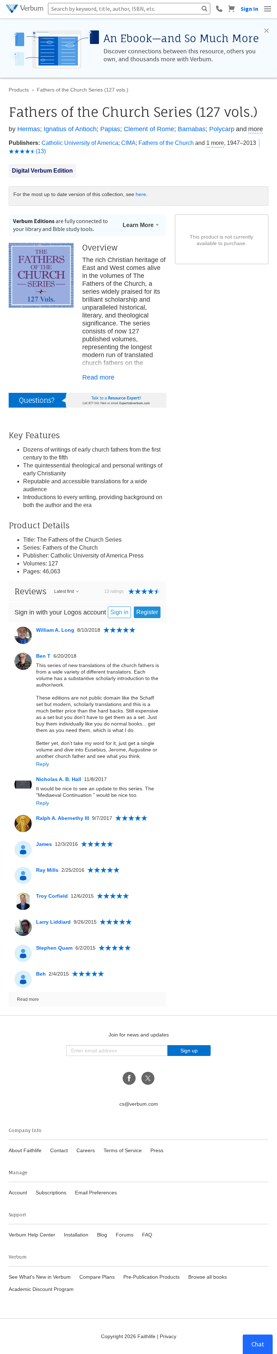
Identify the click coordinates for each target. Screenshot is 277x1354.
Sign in (119, 612)
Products (19, 90)
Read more (98, 377)
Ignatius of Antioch (70, 129)
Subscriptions (51, 1192)
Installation (76, 1235)
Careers (85, 1150)
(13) (41, 151)
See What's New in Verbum (40, 1277)
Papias (110, 129)
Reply (42, 764)
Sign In (249, 8)
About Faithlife (25, 1150)
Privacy (168, 1336)
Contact (59, 1150)
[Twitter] (147, 1078)
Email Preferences (96, 1192)
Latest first (64, 591)
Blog (102, 1235)
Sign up (189, 1050)
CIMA (128, 143)
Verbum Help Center (32, 1235)
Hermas (28, 129)
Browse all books (207, 1277)
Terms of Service (123, 1150)
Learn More (138, 225)
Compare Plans (97, 1277)
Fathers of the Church (166, 143)
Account (18, 1192)
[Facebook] (129, 1078)
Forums (124, 1235)
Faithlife (146, 1336)
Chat (257, 1344)
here (141, 194)
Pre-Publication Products (151, 1277)
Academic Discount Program (41, 1289)
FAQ (147, 1235)
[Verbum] (25, 8)
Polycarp (221, 129)
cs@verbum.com (138, 1104)
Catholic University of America (79, 143)
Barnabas (192, 129)
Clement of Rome (149, 129)
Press (156, 1150)
